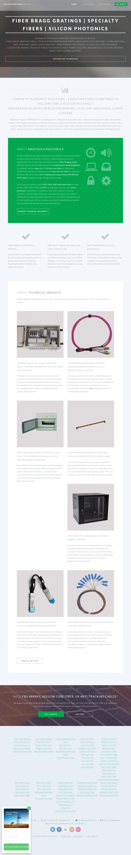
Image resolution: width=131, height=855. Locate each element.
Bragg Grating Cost (44, 748)
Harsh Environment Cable (108, 764)
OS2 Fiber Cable (65, 792)
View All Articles (29, 661)
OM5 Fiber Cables (43, 783)
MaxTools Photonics (18, 4)
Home (73, 4)
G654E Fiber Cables (108, 783)
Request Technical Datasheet (33, 211)
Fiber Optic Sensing (22, 739)
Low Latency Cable (109, 751)
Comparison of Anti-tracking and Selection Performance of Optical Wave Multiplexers (40, 367)
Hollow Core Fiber (109, 739)
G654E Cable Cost (108, 789)
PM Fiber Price (65, 745)
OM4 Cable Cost (22, 789)
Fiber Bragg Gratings (43, 739)
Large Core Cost (87, 745)
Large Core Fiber (87, 739)
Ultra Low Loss (87, 755)
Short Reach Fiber (87, 792)
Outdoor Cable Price (108, 761)
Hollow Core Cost (108, 745)
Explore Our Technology (65, 59)
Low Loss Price (87, 761)
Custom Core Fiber (87, 751)
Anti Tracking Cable (109, 758)
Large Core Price (87, 742)
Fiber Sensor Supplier (22, 748)
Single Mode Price (65, 786)
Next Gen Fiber (109, 748)
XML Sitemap (78, 836)
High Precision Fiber (65, 758)
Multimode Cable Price (87, 786)
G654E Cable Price (109, 786)
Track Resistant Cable (109, 755)
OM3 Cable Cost (109, 773)
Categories (88, 4)
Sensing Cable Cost (22, 745)
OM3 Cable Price (109, 770)
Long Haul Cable (87, 767)
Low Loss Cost (87, 764)
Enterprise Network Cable (87, 795)
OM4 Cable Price (22, 786)
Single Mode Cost (65, 789)
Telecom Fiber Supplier (65, 795)
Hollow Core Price (108, 742)
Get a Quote (51, 714)
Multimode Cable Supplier (108, 780)
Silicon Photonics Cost (65, 802)
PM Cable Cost (65, 748)
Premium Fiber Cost (44, 798)
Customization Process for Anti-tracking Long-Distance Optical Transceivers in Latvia (86, 367)
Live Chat (80, 714)
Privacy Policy (66, 836)
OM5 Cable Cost (44, 789)
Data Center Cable (22, 795)
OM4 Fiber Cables (22, 783)
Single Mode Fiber (65, 783)
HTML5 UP (94, 836)
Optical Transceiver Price (65, 811)
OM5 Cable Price (44, 786)
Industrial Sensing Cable (22, 751)
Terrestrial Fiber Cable (108, 792)
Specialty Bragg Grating (44, 751)
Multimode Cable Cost (87, 789)
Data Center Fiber (108, 777)
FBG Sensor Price (44, 742)
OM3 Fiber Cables (108, 767)
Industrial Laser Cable (87, 748)
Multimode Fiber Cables (87, 783)
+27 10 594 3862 (104, 4)
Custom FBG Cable (44, 745)
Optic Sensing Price (22, 742)
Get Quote (121, 4)
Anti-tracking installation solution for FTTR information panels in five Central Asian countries (38, 456)
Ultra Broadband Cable (108, 795)
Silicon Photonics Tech (65, 798)
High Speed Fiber (22, 792)
